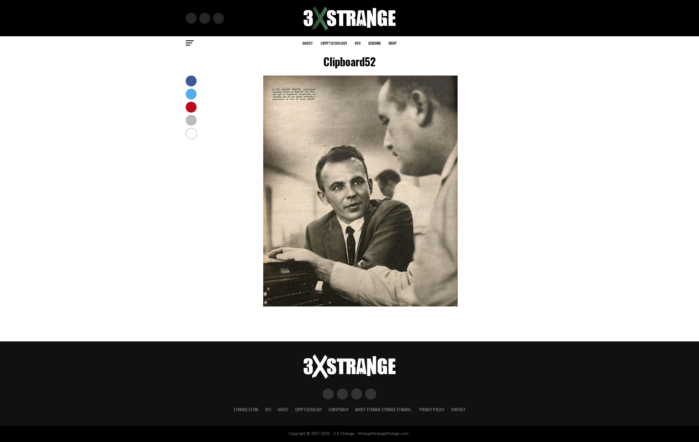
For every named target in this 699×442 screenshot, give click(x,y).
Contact (458, 409)
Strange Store (246, 409)
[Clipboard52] (360, 305)
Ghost (307, 43)
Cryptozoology (334, 43)
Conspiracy (338, 409)
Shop (392, 43)
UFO (358, 43)
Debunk (374, 43)
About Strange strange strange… (384, 409)
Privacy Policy (431, 409)
